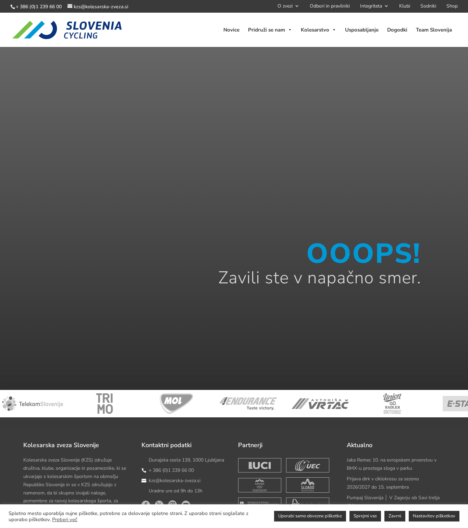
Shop (452, 7)
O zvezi (285, 7)
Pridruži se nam (266, 29)
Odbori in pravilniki (330, 7)
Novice (231, 29)
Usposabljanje (362, 29)
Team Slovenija (434, 29)
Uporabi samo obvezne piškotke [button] (310, 516)
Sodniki (428, 7)
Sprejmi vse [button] (365, 516)
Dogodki (397, 29)
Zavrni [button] (395, 516)
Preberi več (64, 519)
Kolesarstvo (315, 29)
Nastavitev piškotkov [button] (434, 516)
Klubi (404, 7)
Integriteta (371, 7)
